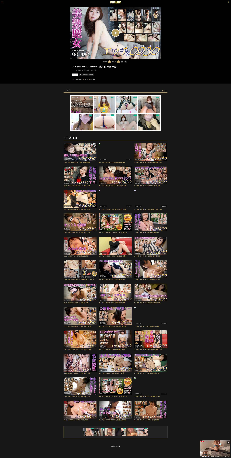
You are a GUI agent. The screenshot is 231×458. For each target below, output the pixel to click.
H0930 (86, 79)
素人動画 (92, 79)
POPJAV (118, 446)
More (165, 91)
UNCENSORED (78, 79)
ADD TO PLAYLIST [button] (87, 75)
